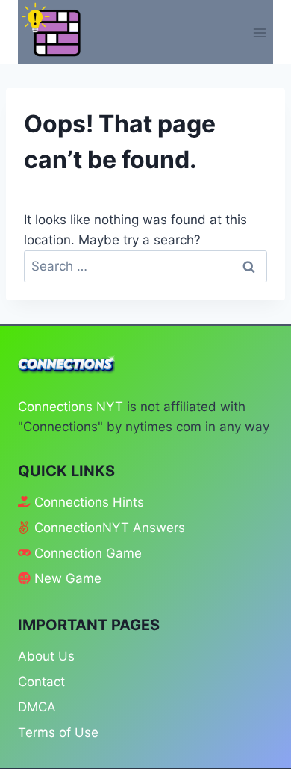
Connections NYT (70, 406)
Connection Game (88, 553)
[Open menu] (259, 32)
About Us (46, 656)
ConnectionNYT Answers (109, 527)
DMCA (37, 706)
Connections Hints (89, 502)
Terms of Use (58, 732)
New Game (67, 578)
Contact (41, 681)
